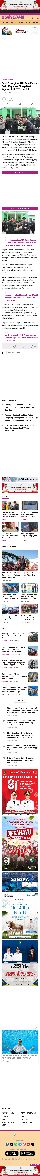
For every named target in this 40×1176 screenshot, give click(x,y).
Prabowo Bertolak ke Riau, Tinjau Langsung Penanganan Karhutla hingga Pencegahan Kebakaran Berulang (21, 417)
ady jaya (10, 98)
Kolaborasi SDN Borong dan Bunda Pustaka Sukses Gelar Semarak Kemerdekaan (29, 619)
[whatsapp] (15, 1144)
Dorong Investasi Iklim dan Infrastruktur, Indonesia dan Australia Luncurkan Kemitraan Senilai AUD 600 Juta (29, 599)
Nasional (11, 80)
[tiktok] (32, 1144)
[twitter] (11, 1144)
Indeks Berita (20, 700)
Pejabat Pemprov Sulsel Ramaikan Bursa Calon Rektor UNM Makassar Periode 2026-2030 (21, 760)
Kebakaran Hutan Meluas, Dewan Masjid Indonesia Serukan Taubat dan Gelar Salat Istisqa (21, 297)
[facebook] (7, 1144)
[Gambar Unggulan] (20, 120)
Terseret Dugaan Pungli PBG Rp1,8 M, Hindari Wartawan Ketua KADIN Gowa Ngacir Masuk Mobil (29, 538)
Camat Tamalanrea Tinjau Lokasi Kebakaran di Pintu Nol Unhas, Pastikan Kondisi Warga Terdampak (10, 600)
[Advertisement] (20, 55)
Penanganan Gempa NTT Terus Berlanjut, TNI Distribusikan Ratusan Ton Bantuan (20, 407)
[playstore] (27, 1153)
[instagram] (24, 1144)
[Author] (4, 99)
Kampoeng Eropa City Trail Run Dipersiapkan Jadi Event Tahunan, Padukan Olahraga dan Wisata (10, 620)
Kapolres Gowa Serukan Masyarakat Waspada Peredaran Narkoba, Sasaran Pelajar (10, 538)
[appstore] (12, 1153)
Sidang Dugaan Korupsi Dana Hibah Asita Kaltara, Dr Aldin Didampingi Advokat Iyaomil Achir (21, 723)
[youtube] (28, 1144)
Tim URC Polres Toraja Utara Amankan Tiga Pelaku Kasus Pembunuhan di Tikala (10, 515)
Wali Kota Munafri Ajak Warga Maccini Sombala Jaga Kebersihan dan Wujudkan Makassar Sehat (21, 337)
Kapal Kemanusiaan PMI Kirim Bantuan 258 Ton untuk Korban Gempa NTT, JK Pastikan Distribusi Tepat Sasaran (20, 242)
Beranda (4, 80)
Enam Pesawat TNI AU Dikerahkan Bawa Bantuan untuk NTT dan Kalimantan (19, 428)
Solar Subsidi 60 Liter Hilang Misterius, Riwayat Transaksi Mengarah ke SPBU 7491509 (29, 516)
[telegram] (20, 1144)
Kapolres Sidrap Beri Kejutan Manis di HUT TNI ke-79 (15, 353)
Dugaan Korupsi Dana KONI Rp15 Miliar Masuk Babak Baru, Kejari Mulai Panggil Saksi (22, 748)
